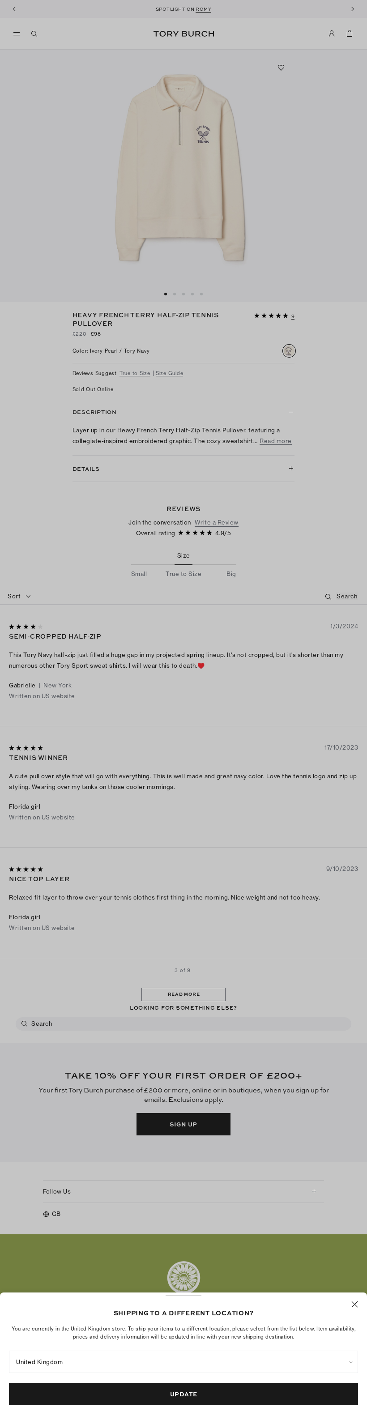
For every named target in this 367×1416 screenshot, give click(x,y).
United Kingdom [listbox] (39, 1361)
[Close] (354, 1304)
